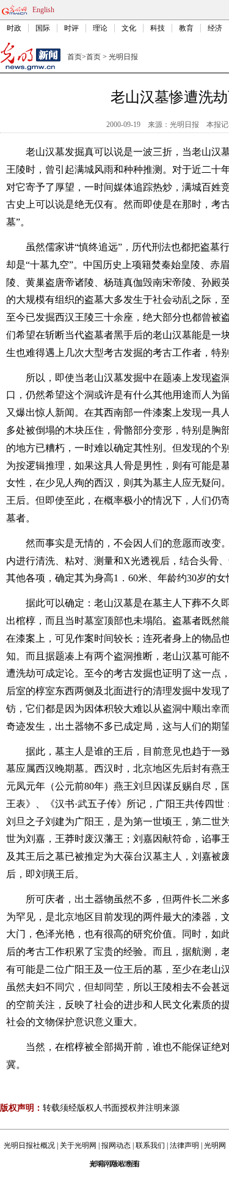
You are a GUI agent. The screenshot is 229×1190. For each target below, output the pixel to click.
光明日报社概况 (29, 1145)
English (43, 9)
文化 (129, 28)
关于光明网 (78, 1145)
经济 (215, 28)
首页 (74, 57)
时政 (14, 28)
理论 (100, 28)
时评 (71, 28)
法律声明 (184, 1145)
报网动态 (116, 1145)
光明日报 (123, 57)
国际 (42, 28)
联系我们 (150, 1145)
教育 (186, 28)
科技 (157, 28)
